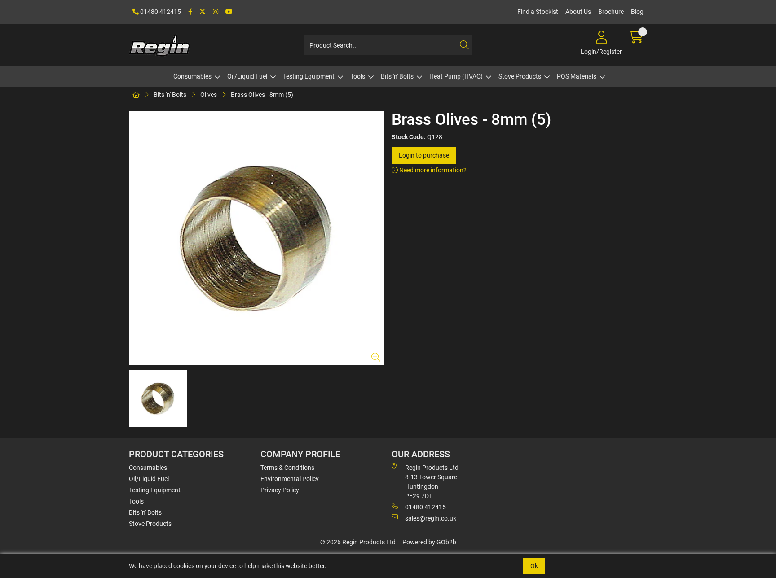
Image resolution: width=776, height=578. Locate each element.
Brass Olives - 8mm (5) (262, 94)
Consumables (192, 76)
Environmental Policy (289, 478)
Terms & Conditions (287, 467)
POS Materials (576, 76)
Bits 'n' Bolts (397, 76)
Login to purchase (424, 155)
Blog (637, 11)
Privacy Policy (279, 490)
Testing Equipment (309, 76)
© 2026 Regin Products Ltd (358, 542)
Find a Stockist (537, 11)
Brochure (611, 11)
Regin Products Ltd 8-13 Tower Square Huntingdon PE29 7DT (432, 481)
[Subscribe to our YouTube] (229, 12)
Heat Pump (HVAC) (456, 76)
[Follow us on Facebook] (190, 12)
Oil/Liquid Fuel (247, 76)
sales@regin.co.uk (430, 518)
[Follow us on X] (202, 12)
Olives (208, 94)
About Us (578, 11)
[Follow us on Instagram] (215, 12)
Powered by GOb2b (429, 542)
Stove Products (519, 76)
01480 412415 (160, 11)
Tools (357, 76)
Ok (534, 565)
